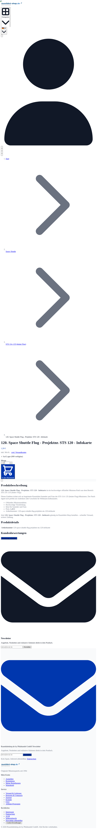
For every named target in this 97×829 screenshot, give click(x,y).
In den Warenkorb (8, 478)
